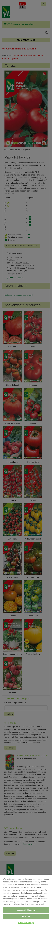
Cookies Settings (26, 923)
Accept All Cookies (26, 910)
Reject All (26, 916)
